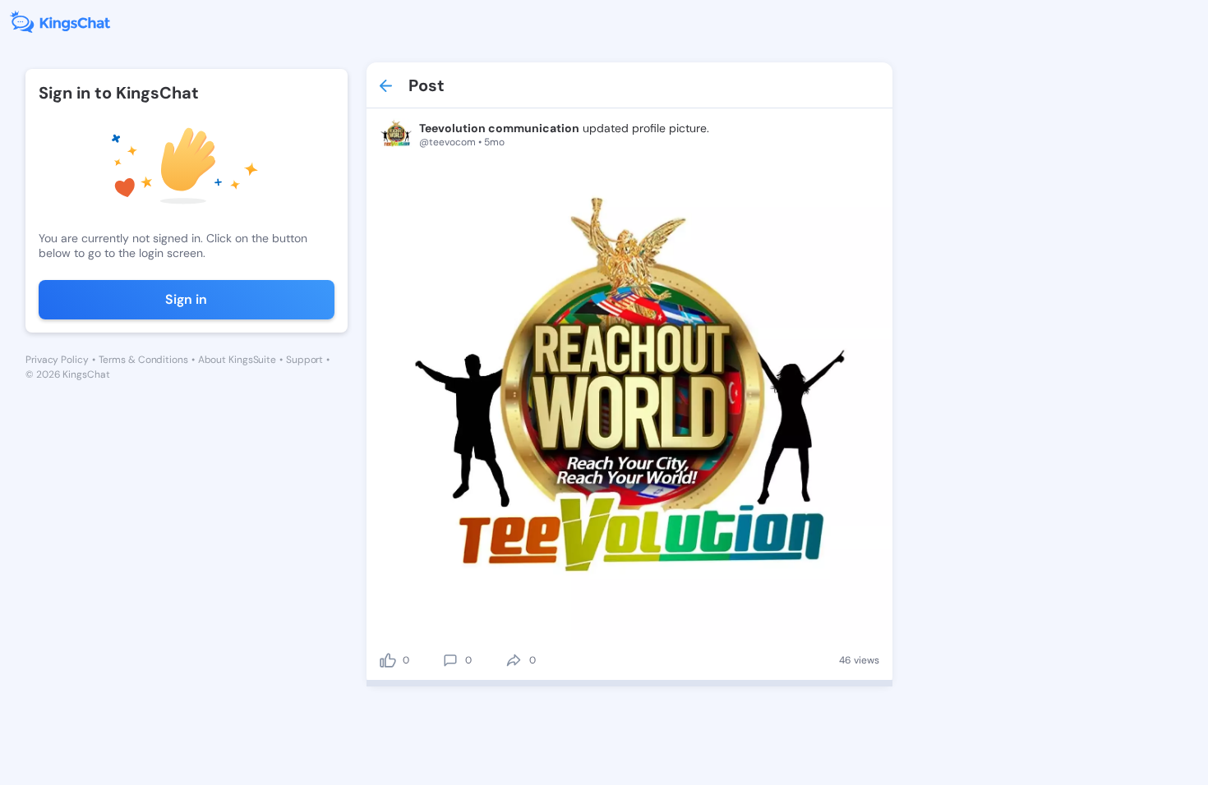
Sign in (186, 299)
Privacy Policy (57, 359)
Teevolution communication (499, 128)
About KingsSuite (237, 359)
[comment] (450, 660)
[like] (388, 660)
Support (304, 359)
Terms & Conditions (143, 359)
